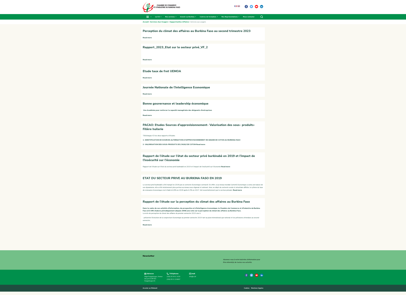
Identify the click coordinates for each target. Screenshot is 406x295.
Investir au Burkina (187, 17)
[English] (238, 6)
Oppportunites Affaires (179, 22)
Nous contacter (249, 17)
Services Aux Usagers (159, 22)
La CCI (157, 17)
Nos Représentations (230, 17)
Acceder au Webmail (150, 288)
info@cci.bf (192, 277)
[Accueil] (161, 7)
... (147, 17)
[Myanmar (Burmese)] (241, 6)
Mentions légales (257, 288)
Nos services (170, 17)
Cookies (246, 288)
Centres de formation (208, 17)
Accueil (146, 22)
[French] (236, 6)
